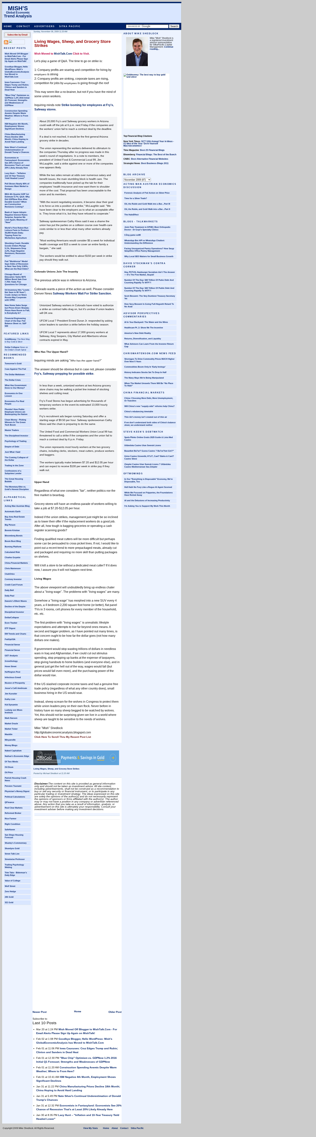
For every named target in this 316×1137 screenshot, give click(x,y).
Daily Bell (9, 590)
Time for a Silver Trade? (135, 198)
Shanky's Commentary (16, 843)
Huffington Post (12, 672)
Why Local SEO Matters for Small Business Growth (148, 256)
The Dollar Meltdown (15, 374)
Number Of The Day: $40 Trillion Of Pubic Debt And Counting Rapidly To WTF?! (149, 281)
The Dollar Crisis (13, 380)
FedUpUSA (10, 639)
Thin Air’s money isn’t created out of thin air (145, 417)
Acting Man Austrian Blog (17, 506)
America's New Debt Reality (137, 333)
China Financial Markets (16, 563)
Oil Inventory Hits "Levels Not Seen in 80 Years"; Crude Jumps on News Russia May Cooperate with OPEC (17, 295)
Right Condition (12, 824)
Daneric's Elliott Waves (16, 601)
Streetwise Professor (15, 859)
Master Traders (12, 430)
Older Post (115, 1011)
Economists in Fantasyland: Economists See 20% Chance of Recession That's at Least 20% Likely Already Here (17, 163)
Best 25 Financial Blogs (152, 150)
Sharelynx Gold (12, 848)
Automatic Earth (12, 511)
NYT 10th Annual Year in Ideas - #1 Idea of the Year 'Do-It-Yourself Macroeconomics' (148, 143)
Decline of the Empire (15, 606)
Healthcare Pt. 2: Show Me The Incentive (143, 328)
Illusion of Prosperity (15, 683)
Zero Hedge (10, 891)
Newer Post (40, 1011)
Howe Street (10, 666)
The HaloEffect (131, 215)
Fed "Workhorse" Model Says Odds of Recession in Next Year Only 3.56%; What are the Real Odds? (17, 265)
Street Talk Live (12, 854)
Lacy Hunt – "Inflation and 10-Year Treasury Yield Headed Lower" (15, 175)
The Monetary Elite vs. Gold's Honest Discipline (17, 488)
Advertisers (44, 26)
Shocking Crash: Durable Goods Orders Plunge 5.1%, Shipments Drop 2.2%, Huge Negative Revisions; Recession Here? (17, 249)
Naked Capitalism (13, 751)
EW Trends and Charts (15, 634)
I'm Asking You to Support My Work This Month (147, 506)
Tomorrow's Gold (13, 363)
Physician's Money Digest (17, 791)
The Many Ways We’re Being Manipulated (144, 378)
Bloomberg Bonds (13, 536)
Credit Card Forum (14, 585)
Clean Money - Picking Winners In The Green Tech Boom (15, 422)
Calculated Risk (12, 552)
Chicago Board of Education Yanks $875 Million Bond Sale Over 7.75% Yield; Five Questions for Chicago (16, 279)
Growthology (11, 661)
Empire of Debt (12, 447)
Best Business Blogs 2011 (155, 163)
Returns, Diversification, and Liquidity (142, 338)
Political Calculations (15, 797)
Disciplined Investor (14, 612)
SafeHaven (10, 829)
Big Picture (10, 525)
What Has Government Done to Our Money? (16, 386)
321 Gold (9, 902)
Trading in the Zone (14, 465)
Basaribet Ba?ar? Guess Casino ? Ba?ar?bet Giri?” (149, 451)
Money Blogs (11, 745)
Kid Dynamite (11, 705)
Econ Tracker (11, 623)
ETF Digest (10, 628)
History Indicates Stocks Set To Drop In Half (145, 372)
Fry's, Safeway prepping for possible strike (63, 373)
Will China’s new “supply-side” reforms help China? (149, 406)
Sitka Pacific (69, 26)
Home (8, 26)
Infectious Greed (13, 677)
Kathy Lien (10, 699)
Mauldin (8, 734)
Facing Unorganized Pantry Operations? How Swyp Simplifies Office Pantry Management (149, 249)
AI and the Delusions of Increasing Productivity (147, 500)
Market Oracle (11, 723)
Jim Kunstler (11, 694)
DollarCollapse (12, 617)
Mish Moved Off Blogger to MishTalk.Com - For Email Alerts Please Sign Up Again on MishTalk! (16, 57)
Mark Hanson (11, 718)
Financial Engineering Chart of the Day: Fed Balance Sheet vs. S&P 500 (15, 322)
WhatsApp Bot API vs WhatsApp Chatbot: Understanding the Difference (144, 241)
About (115, 1128)
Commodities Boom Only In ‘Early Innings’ (144, 367)
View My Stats (90, 1128)
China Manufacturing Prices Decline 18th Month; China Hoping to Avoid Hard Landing (16, 138)
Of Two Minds (11, 762)
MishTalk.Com (63, 53)
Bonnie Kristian (12, 530)
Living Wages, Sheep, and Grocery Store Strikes (72, 43)
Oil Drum (9, 767)
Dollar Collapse (12, 347)
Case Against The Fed (15, 369)
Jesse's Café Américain (16, 688)
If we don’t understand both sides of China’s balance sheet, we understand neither (150, 423)
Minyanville (10, 740)
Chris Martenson (13, 568)
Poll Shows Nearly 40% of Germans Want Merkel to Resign (17, 186)
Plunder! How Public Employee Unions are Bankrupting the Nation (16, 412)
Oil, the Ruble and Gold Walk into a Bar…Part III (147, 204)
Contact (23, 26)
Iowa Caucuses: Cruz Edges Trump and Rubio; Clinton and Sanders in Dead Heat (17, 86)
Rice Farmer (10, 818)
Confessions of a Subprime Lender (13, 472)
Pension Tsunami (13, 786)
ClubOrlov (10, 574)
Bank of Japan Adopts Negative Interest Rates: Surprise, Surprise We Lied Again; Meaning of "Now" (16, 217)
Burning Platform (13, 547)
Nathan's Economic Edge (17, 756)
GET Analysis (11, 655)
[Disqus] (77, 867)
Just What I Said (12, 452)
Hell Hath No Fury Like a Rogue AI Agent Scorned (148, 487)
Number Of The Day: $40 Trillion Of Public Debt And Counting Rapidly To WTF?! (149, 289)
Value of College (12, 881)
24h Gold (9, 897)
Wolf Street (10, 886)
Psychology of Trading (16, 441)
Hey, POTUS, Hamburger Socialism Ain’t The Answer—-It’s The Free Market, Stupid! (149, 273)
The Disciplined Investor (16, 436)
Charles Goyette (12, 557)
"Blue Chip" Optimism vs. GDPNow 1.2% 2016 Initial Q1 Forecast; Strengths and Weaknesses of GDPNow (17, 100)
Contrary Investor (13, 579)
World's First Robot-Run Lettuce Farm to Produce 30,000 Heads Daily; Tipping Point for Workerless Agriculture (17, 233)
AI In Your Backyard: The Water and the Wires (146, 322)
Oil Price (9, 772)
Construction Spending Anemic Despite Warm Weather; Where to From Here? (16, 114)
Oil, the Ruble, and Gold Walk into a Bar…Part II (147, 209)
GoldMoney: (11, 339)
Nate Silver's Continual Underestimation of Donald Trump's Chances (17, 149)
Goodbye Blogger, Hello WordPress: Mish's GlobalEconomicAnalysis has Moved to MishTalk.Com (17, 72)
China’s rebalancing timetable (138, 411)
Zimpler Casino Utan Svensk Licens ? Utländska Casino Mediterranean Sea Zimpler (147, 465)
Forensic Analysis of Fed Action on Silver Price (147, 193)
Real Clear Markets (13, 808)
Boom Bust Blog (13, 541)
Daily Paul (9, 596)
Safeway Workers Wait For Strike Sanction (82, 293)
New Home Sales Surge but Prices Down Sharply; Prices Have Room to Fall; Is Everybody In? (17, 309)
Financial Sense (12, 644)
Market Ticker (11, 729)
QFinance (9, 802)
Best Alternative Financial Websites (149, 159)
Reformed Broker (13, 813)
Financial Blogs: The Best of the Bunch (156, 154)
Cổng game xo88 (132, 235)
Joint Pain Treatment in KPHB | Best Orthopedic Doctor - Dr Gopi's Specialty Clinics (147, 228)
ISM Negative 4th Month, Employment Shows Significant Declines (16, 126)
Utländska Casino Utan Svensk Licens (142, 445)
